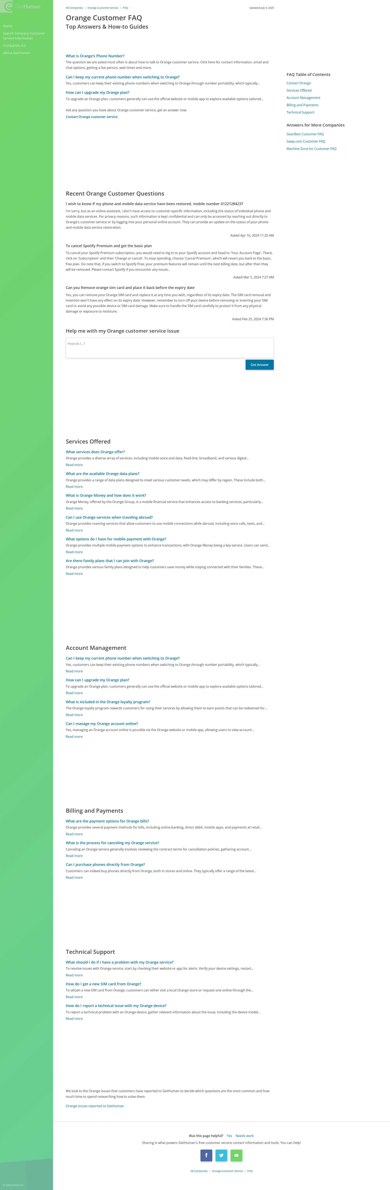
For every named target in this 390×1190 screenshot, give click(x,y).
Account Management (303, 97)
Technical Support (300, 112)
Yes (229, 1136)
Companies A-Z (14, 45)
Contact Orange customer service (92, 117)
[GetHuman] (20, 6)
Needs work (245, 1136)
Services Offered (299, 90)
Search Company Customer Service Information (24, 35)
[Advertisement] (170, 154)
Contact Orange (299, 83)
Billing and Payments (302, 105)
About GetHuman (16, 53)
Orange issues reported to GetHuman (95, 1106)
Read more (74, 465)
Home (7, 26)
